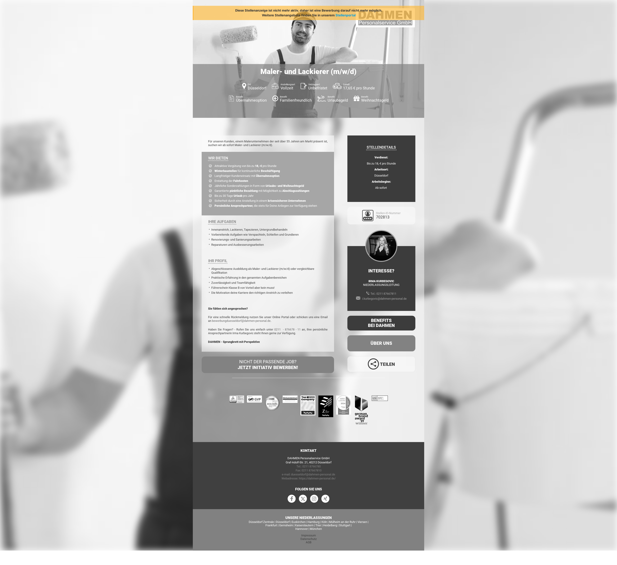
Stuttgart (344, 525)
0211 (278, 329)
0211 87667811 (386, 293)
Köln (324, 522)
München (316, 528)
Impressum (308, 535)
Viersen (362, 522)
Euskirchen (299, 522)
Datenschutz (308, 539)
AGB (308, 542)
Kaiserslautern (304, 525)
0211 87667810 (312, 470)
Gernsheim (286, 525)
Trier (318, 525)
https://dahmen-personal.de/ (317, 478)
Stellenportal (345, 15)
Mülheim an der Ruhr (342, 522)
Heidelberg (330, 525)
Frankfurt (271, 525)
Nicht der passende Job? (268, 364)
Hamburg (314, 522)
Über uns (381, 343)
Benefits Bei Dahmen (381, 323)
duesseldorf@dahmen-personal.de (313, 474)
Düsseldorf (283, 522)
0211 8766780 (311, 466)
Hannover (301, 528)
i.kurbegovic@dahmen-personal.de (384, 298)
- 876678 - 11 (292, 329)
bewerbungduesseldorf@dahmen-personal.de (241, 320)
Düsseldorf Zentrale (261, 522)
